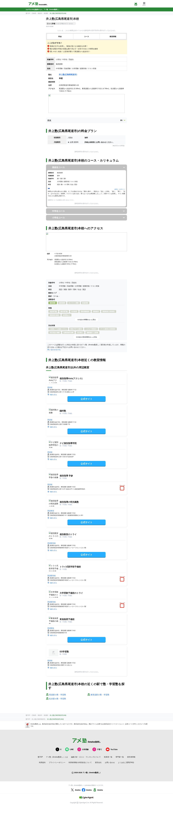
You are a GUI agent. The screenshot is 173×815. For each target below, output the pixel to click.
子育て (99, 749)
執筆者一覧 (108, 757)
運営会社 (98, 762)
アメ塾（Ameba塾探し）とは (57, 757)
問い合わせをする (54, 349)
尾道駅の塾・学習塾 (57, 694)
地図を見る (53, 394)
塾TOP (28, 13)
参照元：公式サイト (120, 189)
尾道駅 (46, 13)
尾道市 (40, 13)
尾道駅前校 (51, 543)
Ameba (77, 790)
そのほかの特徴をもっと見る (86, 319)
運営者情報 (131, 757)
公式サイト (86, 398)
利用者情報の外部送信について (80, 762)
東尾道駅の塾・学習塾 (100, 694)
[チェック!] (123, 488)
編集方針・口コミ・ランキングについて (86, 757)
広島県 (34, 13)
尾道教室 (50, 510)
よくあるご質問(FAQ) (126, 762)
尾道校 (49, 387)
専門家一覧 (120, 757)
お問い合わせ (110, 762)
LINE (72, 749)
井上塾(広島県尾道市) (68, 74)
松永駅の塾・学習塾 (57, 698)
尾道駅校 (50, 628)
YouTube (114, 749)
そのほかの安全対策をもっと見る (86, 337)
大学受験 (85, 749)
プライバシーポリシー (57, 762)
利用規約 (42, 762)
